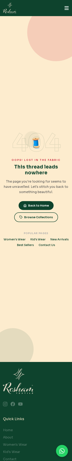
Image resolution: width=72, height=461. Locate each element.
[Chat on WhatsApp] (62, 451)
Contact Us (47, 245)
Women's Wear (15, 239)
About (8, 437)
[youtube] (20, 404)
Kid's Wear (38, 239)
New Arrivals (59, 239)
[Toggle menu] (66, 8)
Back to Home (38, 205)
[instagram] (5, 404)
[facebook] (13, 404)
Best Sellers (25, 245)
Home (8, 430)
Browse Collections (38, 217)
